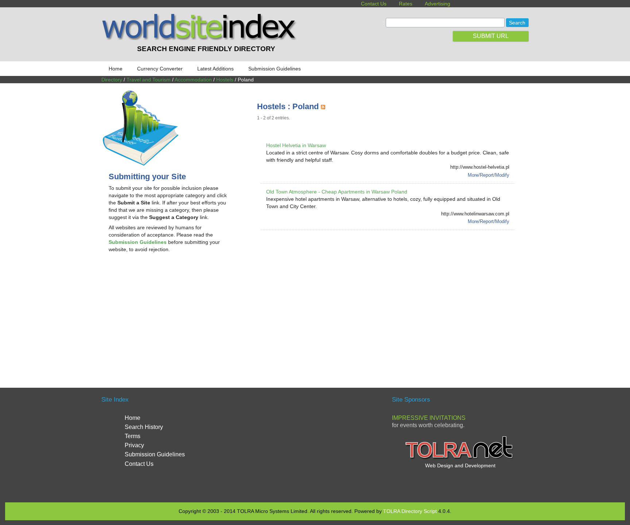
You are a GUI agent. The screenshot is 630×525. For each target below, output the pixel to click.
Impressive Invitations (429, 418)
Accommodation (193, 80)
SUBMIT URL (491, 36)
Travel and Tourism (149, 80)
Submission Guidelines (274, 69)
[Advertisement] (170, 317)
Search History (144, 427)
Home (115, 69)
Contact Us (373, 4)
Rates (405, 4)
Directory (111, 80)
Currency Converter (160, 69)
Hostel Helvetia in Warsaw (296, 145)
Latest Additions (215, 69)
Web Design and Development (460, 465)
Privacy (134, 445)
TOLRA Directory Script (410, 511)
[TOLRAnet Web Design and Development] (460, 458)
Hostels (224, 80)
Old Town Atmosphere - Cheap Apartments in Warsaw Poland (336, 192)
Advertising (437, 4)
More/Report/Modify (488, 175)
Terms (132, 436)
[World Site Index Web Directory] (200, 38)
